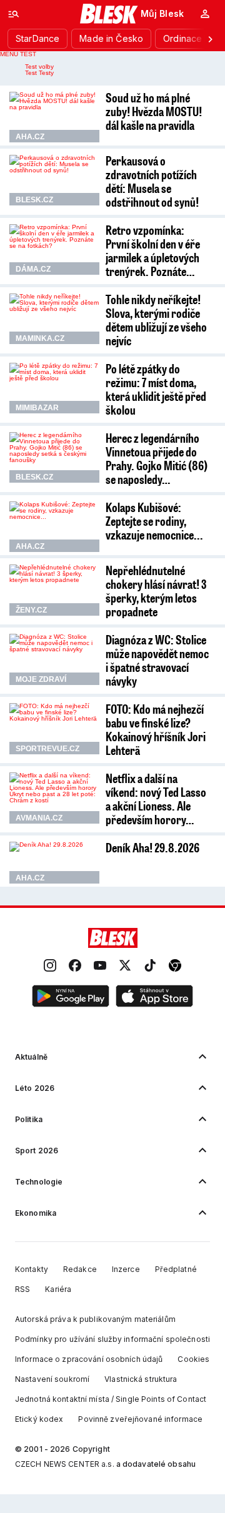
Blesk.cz (34, 199)
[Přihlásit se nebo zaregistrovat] (205, 13)
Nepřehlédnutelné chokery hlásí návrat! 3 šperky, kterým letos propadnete (156, 590)
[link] (50, 966)
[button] (71, 996)
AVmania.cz (39, 818)
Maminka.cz (40, 338)
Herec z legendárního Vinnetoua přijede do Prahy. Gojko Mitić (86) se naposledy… (157, 458)
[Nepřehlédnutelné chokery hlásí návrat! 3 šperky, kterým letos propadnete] (54, 589)
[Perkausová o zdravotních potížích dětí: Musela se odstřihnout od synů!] (54, 180)
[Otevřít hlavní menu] (13, 13)
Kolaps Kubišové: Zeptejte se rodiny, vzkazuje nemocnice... (154, 521)
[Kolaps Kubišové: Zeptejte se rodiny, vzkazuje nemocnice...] (54, 526)
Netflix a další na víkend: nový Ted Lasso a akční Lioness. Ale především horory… (156, 798)
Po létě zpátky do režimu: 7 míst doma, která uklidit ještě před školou (156, 389)
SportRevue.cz (47, 748)
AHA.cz (30, 136)
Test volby (39, 66)
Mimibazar (37, 407)
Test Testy (39, 72)
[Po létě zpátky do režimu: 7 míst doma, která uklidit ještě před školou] (54, 388)
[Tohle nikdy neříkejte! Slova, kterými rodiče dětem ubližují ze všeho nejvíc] (54, 318)
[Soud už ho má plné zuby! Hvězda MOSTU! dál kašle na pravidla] (54, 117)
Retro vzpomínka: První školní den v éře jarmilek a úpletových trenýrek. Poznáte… (153, 250)
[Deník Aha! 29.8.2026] (54, 862)
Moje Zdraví (41, 679)
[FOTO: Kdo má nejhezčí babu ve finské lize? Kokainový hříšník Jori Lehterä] (54, 728)
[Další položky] (210, 39)
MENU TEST (18, 54)
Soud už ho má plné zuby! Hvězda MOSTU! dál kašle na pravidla (154, 111)
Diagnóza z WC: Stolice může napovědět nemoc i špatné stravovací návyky (157, 660)
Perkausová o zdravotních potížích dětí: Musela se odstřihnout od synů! (152, 181)
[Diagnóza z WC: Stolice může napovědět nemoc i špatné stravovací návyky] (54, 659)
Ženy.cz (31, 610)
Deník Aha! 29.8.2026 (152, 847)
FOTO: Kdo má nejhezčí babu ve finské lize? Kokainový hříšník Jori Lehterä (156, 729)
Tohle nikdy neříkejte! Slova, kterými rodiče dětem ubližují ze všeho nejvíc (156, 319)
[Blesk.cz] (109, 14)
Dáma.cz (33, 269)
